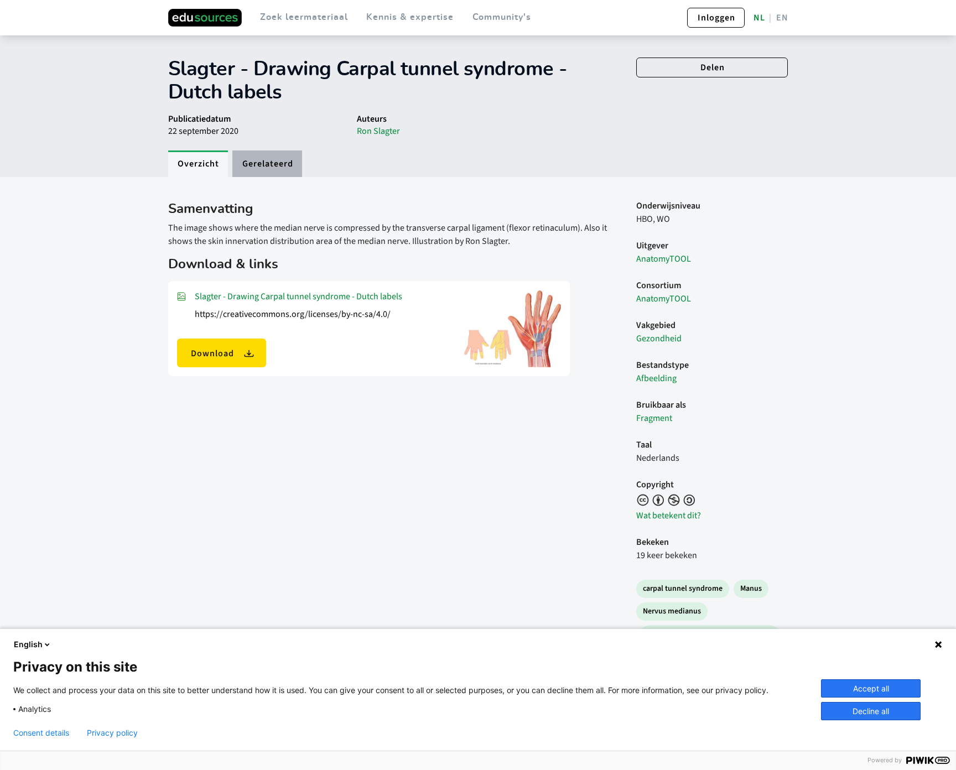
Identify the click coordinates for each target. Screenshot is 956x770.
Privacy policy (112, 733)
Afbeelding (656, 378)
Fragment (654, 418)
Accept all (871, 688)
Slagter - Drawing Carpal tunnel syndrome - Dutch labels (298, 296)
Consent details (41, 733)
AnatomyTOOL (663, 259)
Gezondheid (659, 338)
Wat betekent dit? (668, 515)
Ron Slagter (378, 131)
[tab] (198, 163)
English (28, 644)
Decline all (871, 711)
